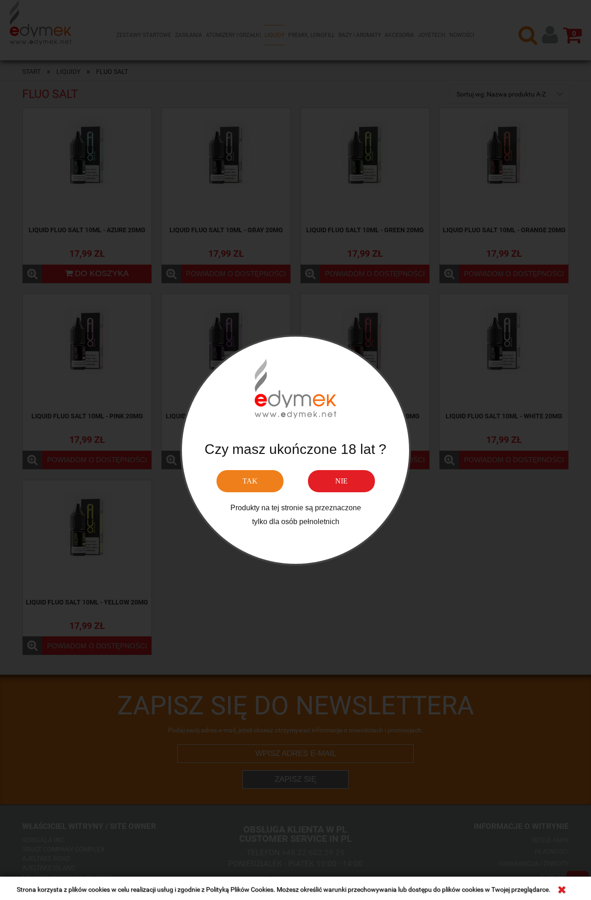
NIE (341, 480)
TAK (250, 480)
